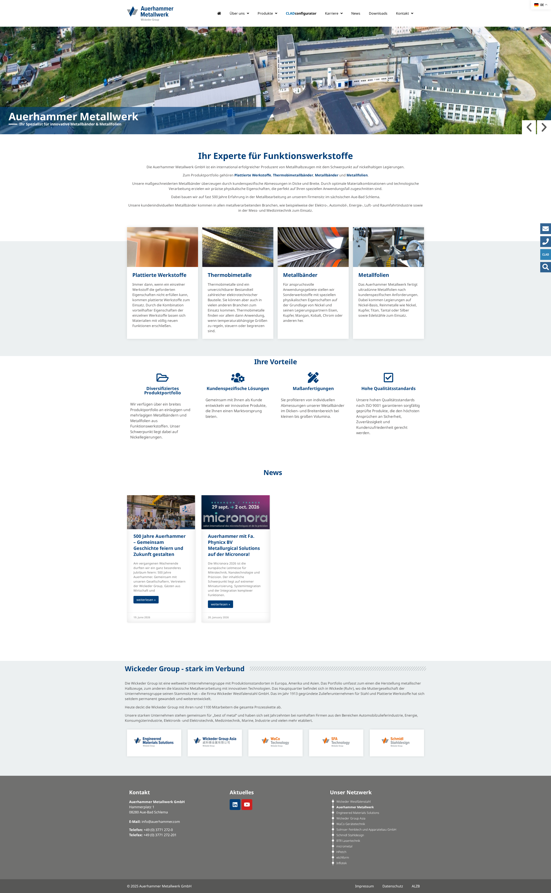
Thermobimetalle (230, 274)
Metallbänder (300, 274)
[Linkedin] (235, 804)
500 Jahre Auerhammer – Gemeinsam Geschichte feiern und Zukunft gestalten (159, 545)
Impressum (364, 886)
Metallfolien (373, 274)
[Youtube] (246, 804)
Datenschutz (392, 886)
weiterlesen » (146, 600)
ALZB (416, 886)
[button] (529, 127)
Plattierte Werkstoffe (159, 274)
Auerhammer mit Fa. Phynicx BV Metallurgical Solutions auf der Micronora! (234, 545)
